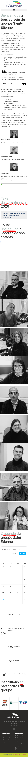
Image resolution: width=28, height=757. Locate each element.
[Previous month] (10, 549)
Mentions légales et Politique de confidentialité (19, 754)
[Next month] (18, 549)
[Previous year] (8, 549)
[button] (14, 10)
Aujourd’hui (13, 549)
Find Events (22, 553)
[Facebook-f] (14, 729)
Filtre (14, 553)
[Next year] (20, 549)
